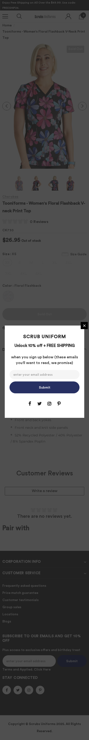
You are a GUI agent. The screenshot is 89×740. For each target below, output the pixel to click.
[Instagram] (49, 403)
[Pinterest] (59, 403)
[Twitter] (39, 403)
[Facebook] (29, 403)
